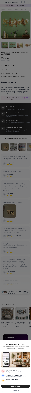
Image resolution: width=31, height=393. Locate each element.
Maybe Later (15, 390)
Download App (15, 386)
